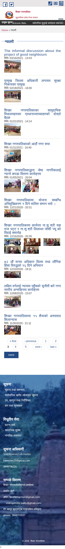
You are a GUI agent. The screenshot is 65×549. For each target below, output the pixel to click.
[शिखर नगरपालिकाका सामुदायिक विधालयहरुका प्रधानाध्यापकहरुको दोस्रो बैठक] (12, 129)
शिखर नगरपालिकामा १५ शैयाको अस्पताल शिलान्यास (32, 317)
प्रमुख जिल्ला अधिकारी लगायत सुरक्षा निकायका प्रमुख (32, 82)
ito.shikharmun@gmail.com (24, 497)
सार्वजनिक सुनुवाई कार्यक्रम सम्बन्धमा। (44, 23)
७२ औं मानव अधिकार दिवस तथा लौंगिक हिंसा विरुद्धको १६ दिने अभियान (32, 263)
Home (5, 30)
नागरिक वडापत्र (13, 435)
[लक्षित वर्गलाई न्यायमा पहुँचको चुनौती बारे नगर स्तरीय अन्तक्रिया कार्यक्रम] (12, 301)
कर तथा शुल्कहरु (13, 405)
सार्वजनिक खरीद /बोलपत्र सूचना (21, 395)
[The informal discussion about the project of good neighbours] (12, 66)
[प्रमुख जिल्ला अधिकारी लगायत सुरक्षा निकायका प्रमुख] (12, 95)
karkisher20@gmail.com (16, 460)
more (11, 354)
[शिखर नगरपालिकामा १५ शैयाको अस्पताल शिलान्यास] (12, 329)
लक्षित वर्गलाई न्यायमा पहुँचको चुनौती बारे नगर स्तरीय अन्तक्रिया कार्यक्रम (32, 288)
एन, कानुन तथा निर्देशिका (17, 400)
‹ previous (30, 341)
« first (13, 341)
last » (53, 346)
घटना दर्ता (10, 425)
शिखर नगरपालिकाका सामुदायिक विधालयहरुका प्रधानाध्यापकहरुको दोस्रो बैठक (32, 114)
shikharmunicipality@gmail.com (23, 503)
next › (38, 346)
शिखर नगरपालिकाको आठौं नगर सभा (27, 144)
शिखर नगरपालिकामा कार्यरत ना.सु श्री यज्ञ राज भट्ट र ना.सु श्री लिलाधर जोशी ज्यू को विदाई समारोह (32, 229)
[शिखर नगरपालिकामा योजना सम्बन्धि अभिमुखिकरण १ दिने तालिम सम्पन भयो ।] (12, 213)
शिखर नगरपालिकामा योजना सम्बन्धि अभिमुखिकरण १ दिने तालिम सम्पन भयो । (32, 202)
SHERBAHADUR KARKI (17, 454)
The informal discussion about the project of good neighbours (32, 52)
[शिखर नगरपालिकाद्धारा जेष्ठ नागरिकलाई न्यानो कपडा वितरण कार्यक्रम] (12, 185)
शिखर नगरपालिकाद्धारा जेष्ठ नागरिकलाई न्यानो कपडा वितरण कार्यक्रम (32, 172)
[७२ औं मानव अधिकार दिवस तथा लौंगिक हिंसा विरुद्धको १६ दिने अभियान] (12, 274)
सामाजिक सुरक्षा (12, 430)
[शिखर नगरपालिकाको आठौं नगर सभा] (12, 155)
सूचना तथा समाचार (14, 389)
